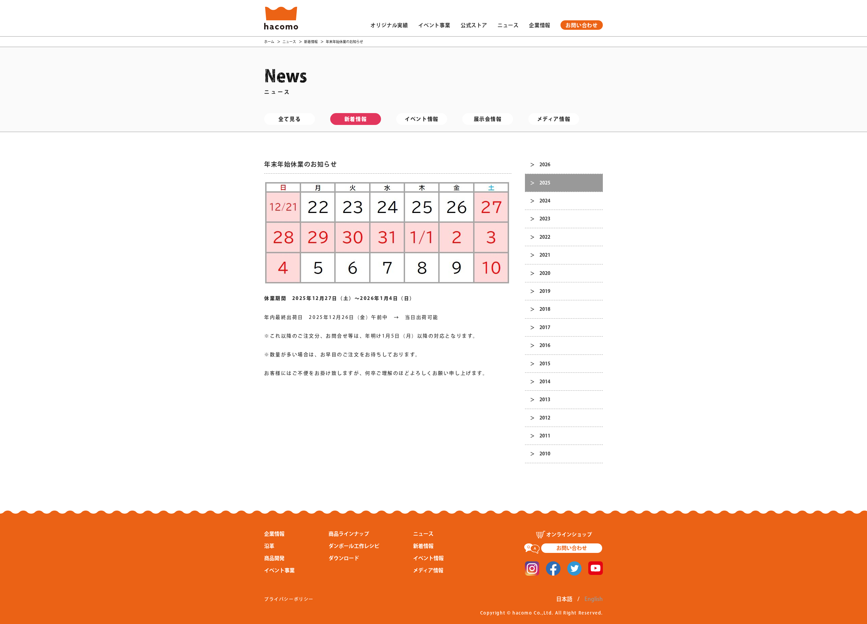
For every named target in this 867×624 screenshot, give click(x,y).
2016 (545, 345)
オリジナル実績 (389, 25)
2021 (545, 255)
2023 (545, 218)
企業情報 (539, 25)
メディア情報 (554, 119)
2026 (545, 164)
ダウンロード (344, 558)
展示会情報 (488, 119)
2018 (545, 309)
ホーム (269, 41)
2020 (545, 273)
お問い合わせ (582, 25)
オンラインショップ (569, 534)
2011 (545, 435)
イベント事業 (434, 25)
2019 (545, 291)
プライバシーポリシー (289, 599)
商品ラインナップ (349, 533)
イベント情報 (422, 119)
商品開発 (274, 558)
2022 (545, 237)
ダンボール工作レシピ (354, 545)
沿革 (269, 545)
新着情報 (311, 41)
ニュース (508, 25)
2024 (545, 200)
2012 (545, 417)
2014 (545, 381)
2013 (545, 399)
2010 (545, 453)
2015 (545, 363)
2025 (545, 182)
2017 (545, 327)
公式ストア (474, 25)
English (594, 599)
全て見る (289, 119)
